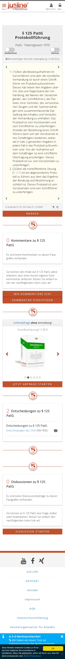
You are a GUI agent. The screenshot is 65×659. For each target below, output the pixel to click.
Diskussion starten (33, 531)
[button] (6, 67)
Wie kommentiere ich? (32, 294)
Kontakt (32, 590)
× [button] (62, 636)
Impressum (32, 599)
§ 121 (16, 172)
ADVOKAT (32, 581)
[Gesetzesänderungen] (53, 207)
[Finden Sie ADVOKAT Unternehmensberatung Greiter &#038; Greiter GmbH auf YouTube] (23, 561)
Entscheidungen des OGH (21, 430)
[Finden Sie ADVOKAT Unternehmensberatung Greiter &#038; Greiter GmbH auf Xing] (41, 561)
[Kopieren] (57, 207)
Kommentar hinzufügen (32, 300)
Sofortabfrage (22, 322)
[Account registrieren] (49, 5)
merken (32, 213)
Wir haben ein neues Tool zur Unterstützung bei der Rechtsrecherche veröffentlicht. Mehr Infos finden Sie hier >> (34, 643)
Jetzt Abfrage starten (32, 384)
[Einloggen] (57, 5)
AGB (32, 608)
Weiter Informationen (32, 655)
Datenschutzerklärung (32, 618)
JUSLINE (32, 571)
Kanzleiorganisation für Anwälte (32, 627)
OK (53, 648)
